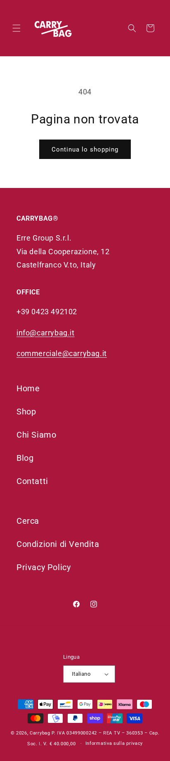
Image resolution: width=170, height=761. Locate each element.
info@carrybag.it (46, 332)
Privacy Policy (44, 567)
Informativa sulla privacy (114, 743)
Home (28, 388)
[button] (16, 28)
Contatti (32, 481)
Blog (25, 458)
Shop (26, 412)
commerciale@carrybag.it (62, 353)
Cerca (28, 521)
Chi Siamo (36, 435)
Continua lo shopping (85, 149)
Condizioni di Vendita (58, 544)
